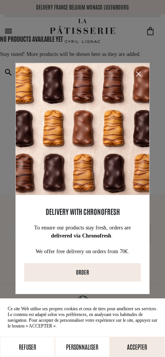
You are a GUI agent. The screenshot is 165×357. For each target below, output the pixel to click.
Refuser (27, 346)
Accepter (137, 346)
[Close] (138, 74)
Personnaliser (82, 346)
